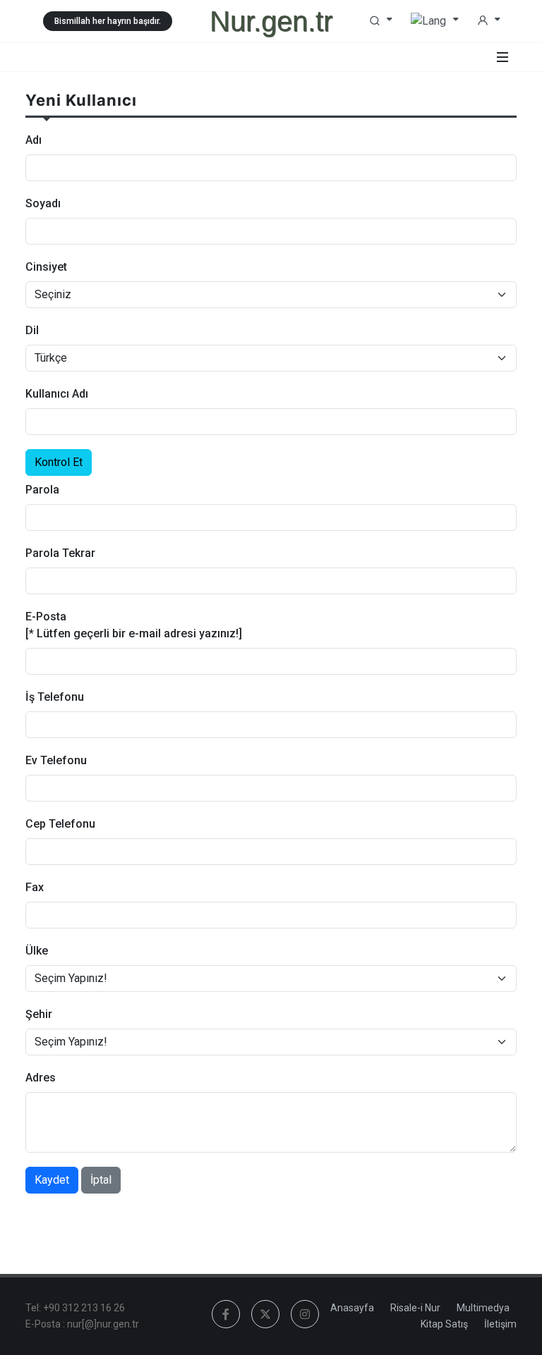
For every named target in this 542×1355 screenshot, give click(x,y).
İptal (101, 1180)
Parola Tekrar (60, 553)
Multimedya (483, 1307)
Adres (40, 1077)
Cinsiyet (46, 267)
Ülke (36, 950)
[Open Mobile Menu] (502, 57)
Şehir (38, 1014)
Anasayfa (352, 1307)
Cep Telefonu (60, 823)
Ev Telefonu (56, 760)
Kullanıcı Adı (56, 393)
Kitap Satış (444, 1324)
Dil (32, 330)
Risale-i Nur (415, 1307)
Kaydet (52, 1180)
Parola (42, 489)
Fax (34, 887)
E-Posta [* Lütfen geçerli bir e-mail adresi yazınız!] (133, 625)
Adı (33, 140)
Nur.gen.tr (271, 21)
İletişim (500, 1324)
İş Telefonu (54, 697)
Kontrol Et (59, 462)
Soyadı (43, 203)
